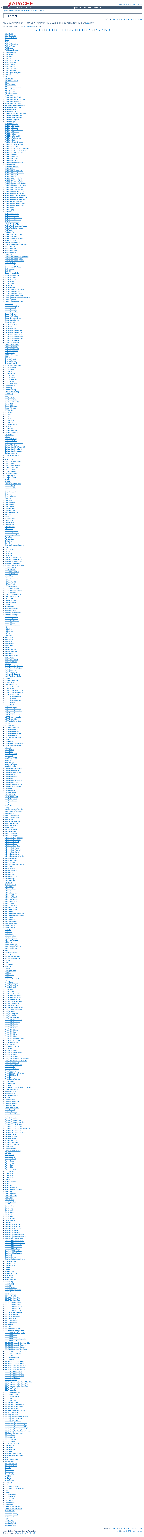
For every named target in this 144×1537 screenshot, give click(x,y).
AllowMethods (10, 89)
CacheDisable (10, 281)
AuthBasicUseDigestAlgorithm (15, 113)
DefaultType (9, 435)
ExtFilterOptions (10, 510)
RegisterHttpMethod (12, 1116)
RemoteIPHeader (11, 1118)
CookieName (9, 381)
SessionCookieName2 (13, 1226)
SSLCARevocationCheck (13, 1306)
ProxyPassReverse (11, 1056)
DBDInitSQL (9, 412)
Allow (7, 83)
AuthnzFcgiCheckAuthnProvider (16, 226)
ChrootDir (8, 371)
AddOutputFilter (10, 70)
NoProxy (8, 954)
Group (7, 547)
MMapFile (8, 942)
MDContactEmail (11, 860)
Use (6, 1484)
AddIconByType (10, 62)
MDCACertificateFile (12, 833)
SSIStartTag (9, 1292)
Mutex (7, 950)
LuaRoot (8, 803)
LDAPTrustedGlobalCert (13, 717)
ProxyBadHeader (11, 987)
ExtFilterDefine (10, 508)
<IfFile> (7, 633)
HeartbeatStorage (11, 615)
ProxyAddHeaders (11, 985)
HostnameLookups (11, 619)
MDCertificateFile (11, 844)
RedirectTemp (10, 1106)
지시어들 (124, 4)
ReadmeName (10, 1093)
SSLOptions (9, 1355)
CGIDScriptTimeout (12, 349)
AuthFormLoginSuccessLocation (16, 150)
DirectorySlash (10, 469)
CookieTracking (10, 390)
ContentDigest (10, 373)
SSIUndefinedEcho (11, 1296)
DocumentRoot (10, 471)
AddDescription (10, 52)
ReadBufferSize (10, 1091)
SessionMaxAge (10, 1265)
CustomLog (9, 394)
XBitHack (8, 1519)
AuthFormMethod (11, 154)
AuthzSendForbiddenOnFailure (16, 244)
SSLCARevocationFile (13, 1308)
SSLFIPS (8, 1327)
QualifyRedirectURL (12, 1089)
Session (8, 1222)
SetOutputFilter (10, 1279)
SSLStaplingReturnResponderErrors (18, 1429)
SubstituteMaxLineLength (14, 1455)
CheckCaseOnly (10, 367)
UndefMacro (9, 1480)
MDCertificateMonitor (12, 848)
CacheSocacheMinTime (13, 334)
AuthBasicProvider (11, 111)
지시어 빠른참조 (30, 26)
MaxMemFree (10, 813)
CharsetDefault (10, 359)
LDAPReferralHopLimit (13, 701)
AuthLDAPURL (10, 207)
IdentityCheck (10, 623)
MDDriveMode (10, 862)
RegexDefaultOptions (12, 1114)
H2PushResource (11, 586)
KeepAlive (8, 678)
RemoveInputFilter (11, 1140)
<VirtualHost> (10, 1511)
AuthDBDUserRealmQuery (14, 117)
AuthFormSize (10, 165)
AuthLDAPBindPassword (13, 177)
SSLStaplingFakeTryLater (14, 1419)
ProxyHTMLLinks (11, 1034)
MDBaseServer (10, 831)
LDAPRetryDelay (11, 707)
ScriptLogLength (11, 1196)
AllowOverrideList (11, 93)
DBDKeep (8, 414)
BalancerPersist (10, 252)
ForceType (9, 537)
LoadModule (9, 750)
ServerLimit (9, 1210)
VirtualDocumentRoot (12, 1507)
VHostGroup (9, 1498)
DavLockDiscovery (11, 406)
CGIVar (7, 357)
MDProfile (8, 891)
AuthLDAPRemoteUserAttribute (16, 197)
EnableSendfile (10, 488)
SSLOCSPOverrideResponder (15, 1339)
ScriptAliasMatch (11, 1187)
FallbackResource (11, 512)
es (121, 19)
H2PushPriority (10, 584)
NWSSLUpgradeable (12, 958)
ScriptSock (8, 1198)
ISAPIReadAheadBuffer (13, 676)
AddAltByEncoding (11, 44)
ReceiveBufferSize (11, 1095)
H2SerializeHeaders (12, 588)
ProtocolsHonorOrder (12, 979)
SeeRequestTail (10, 1202)
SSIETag (8, 1286)
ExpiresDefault (10, 504)
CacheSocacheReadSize (14, 336)
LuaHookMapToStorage (13, 780)
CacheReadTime (11, 324)
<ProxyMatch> (10, 1044)
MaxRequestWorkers (12, 821)
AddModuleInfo (10, 68)
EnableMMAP (10, 486)
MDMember (9, 872)
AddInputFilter (10, 64)
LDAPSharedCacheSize (13, 711)
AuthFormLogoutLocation (14, 152)
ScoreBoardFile (10, 1181)
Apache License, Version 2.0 (25, 1533)
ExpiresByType (10, 502)
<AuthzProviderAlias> (12, 242)
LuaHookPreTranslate (12, 782)
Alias (6, 77)
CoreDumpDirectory (12, 392)
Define (7, 437)
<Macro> (8, 807)
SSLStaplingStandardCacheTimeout (17, 1431)
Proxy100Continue (11, 983)
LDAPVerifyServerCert (13, 721)
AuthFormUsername (12, 167)
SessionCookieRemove (13, 1228)
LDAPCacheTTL (11, 688)
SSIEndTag (9, 1282)
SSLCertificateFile (11, 1314)
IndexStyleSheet (11, 662)
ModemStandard (11, 944)
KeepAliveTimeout (11, 680)
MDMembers (9, 874)
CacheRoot (9, 326)
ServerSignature (11, 1218)
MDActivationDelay (11, 829)
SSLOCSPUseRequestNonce (15, 1351)
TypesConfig (9, 1474)
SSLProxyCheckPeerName (14, 1376)
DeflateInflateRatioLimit (13, 451)
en (117, 19)
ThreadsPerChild (11, 1464)
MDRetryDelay (10, 903)
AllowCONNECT (10, 85)
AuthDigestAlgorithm (12, 126)
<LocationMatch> (11, 754)
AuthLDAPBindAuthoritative (14, 173)
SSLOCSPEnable (11, 1335)
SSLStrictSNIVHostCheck (14, 1433)
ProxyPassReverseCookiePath (16, 1061)
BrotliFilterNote (10, 263)
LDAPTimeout (10, 713)
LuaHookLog (9, 778)
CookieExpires (10, 377)
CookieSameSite (11, 383)
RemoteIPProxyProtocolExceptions (17, 1128)
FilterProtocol (9, 525)
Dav (6, 396)
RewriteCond (9, 1163)
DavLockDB (9, 404)
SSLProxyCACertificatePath (15, 1363)
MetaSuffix (8, 934)
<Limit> (7, 723)
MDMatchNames (11, 870)
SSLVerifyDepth (10, 1441)
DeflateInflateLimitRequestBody (16, 447)
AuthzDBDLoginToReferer (14, 234)
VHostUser (9, 1505)
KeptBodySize (10, 682)
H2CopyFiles (9, 549)
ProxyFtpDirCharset (12, 1005)
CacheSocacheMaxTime (13, 332)
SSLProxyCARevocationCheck (16, 1365)
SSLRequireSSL (10, 1400)
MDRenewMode (10, 895)
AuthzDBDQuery (11, 236)
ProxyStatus (9, 1081)
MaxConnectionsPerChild (14, 809)
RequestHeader (10, 1148)
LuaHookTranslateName (13, 784)
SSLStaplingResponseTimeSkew (16, 1427)
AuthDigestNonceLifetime (14, 130)
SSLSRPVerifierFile (12, 1412)
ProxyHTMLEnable (11, 1024)
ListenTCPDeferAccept (13, 745)
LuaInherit (8, 789)
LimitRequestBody (11, 729)
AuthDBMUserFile (11, 124)
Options (7, 960)
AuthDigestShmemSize (13, 136)
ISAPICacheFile (10, 670)
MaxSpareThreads (11, 825)
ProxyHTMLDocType (12, 1022)
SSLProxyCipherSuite (12, 1378)
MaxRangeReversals (12, 817)
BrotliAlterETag (10, 255)
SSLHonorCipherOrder (13, 1329)
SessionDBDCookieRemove (15, 1243)
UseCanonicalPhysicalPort (14, 1488)
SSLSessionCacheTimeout (14, 1404)
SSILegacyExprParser (13, 1290)
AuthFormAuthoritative (13, 138)
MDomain (8, 883)
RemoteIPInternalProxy (13, 1120)
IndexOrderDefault (11, 660)
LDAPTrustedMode (11, 719)
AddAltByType (10, 46)
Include (7, 647)
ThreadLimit (9, 1461)
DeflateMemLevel (11, 453)
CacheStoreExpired (12, 342)
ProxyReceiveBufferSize (13, 1065)
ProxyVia (8, 1085)
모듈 (118, 4)
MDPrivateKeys (10, 889)
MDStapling (9, 911)
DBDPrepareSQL (11, 424)
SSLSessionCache (11, 1402)
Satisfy (7, 1179)
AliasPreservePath (11, 81)
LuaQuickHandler (11, 801)
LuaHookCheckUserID (13, 772)
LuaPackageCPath (11, 797)
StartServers (9, 1445)
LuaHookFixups (10, 774)
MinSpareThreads (11, 940)
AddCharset (9, 48)
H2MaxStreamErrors (12, 563)
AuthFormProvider (11, 160)
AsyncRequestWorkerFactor (15, 105)
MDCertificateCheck (12, 842)
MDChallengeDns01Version (15, 856)
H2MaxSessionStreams (13, 561)
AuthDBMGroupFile (12, 119)
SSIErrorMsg (9, 1284)
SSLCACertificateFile (12, 1298)
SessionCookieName (12, 1224)
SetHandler (9, 1275)
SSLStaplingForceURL (13, 1421)
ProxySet (8, 1077)
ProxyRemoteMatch (12, 1069)
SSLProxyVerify (10, 1390)
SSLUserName (10, 1435)
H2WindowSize (10, 602)
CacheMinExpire (11, 314)
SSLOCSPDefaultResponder (15, 1333)
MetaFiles (8, 932)
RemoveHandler (11, 1138)
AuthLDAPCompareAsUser (14, 181)
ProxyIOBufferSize (11, 1042)
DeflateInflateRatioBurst (13, 449)
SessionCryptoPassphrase (14, 1234)
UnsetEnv (8, 1482)
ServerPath (9, 1214)
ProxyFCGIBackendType (13, 1001)
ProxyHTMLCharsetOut (13, 1020)
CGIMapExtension (11, 351)
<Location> (9, 752)
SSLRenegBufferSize (12, 1396)
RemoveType (9, 1146)
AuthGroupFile (10, 169)
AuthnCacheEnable (12, 216)
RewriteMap (9, 1167)
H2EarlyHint (9, 553)
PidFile (7, 969)
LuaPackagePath (11, 799)
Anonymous (9, 95)
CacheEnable (10, 283)
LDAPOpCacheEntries (13, 696)
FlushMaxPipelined (11, 531)
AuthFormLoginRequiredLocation (17, 148)
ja (128, 19)
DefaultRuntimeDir (11, 432)
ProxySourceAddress (12, 1079)
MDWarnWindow (11, 921)
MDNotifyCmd (10, 881)
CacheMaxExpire (11, 310)
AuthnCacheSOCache (13, 220)
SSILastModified (11, 1288)
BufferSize (8, 271)
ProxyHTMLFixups (11, 1030)
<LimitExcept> (10, 725)
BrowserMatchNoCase (13, 267)
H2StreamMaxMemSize (13, 590)
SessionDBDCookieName (14, 1239)
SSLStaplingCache (11, 1415)
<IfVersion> (9, 639)
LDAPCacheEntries (12, 686)
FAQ (129, 4)
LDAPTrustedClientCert (13, 715)
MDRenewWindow (11, 899)
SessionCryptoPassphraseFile (15, 1236)
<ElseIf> (8, 482)
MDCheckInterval (11, 858)
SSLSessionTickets (11, 1408)
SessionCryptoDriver (12, 1232)
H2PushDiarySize (11, 582)
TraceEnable (9, 1470)
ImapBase (8, 641)
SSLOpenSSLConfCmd (13, 1353)
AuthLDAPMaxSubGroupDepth (16, 195)
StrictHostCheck (10, 1449)
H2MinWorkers (10, 570)
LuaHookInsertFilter (12, 776)
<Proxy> (8, 981)
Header (7, 604)
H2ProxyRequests (11, 578)
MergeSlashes (10, 926)
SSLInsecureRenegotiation (14, 1331)
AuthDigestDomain (11, 128)
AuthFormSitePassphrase (14, 162)
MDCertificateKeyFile (12, 846)
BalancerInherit (10, 248)
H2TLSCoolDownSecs (13, 594)
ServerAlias (9, 1208)
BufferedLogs (10, 269)
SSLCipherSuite (10, 1318)
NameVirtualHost (11, 952)
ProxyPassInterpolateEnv (14, 1052)
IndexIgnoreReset (11, 655)
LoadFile (8, 748)
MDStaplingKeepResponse (14, 913)
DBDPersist (9, 422)
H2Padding (9, 576)
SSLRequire (9, 1398)
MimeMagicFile (10, 936)
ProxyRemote (10, 1067)
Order (7, 962)
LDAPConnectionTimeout (14, 692)
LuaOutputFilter (10, 795)
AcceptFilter (9, 34)
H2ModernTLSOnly (12, 572)
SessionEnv (9, 1255)
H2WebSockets (10, 600)
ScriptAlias (8, 1185)
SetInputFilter (10, 1277)
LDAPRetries (9, 705)
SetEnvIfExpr (9, 1271)
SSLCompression (11, 1320)
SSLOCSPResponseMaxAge (15, 1347)
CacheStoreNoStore (12, 345)
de (113, 19)
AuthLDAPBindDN (11, 175)
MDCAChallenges (11, 835)
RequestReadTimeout (12, 1151)
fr (125, 19)
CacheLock (9, 304)
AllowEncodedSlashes (13, 87)
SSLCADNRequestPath (13, 1304)
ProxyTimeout (10, 1083)
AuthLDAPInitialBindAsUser (14, 191)
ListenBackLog (10, 741)
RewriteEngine (10, 1165)
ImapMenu (9, 645)
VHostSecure (9, 1503)
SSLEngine (9, 1324)
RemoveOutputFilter (12, 1144)
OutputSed (9, 964)
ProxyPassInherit (11, 1050)
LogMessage (9, 762)
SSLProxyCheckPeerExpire (14, 1374)
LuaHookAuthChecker (13, 770)
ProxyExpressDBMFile (13, 995)
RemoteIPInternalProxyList (14, 1122)
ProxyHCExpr (10, 1011)
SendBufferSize (10, 1204)
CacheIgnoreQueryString (14, 295)
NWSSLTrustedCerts (12, 956)
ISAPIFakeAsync (11, 672)
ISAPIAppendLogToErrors (14, 666)
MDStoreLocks (10, 919)
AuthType (8, 230)
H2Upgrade (9, 598)
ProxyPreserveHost (12, 1063)
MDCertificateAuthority (13, 840)
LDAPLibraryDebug (12, 694)
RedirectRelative (11, 1104)
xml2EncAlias (9, 1521)
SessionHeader (10, 1261)
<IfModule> (9, 635)
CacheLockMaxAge (12, 306)
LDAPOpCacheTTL (12, 698)
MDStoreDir (9, 917)
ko (131, 19)
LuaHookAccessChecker (13, 768)
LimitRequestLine (11, 735)
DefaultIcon (9, 428)
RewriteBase (9, 1161)
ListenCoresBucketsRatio (14, 743)
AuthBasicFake (10, 109)
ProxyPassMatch (11, 1054)
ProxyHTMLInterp (11, 1032)
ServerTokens (10, 1220)
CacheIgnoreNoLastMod (13, 293)
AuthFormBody (10, 140)
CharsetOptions (10, 361)
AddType (8, 75)
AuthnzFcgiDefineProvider (14, 228)
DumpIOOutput (10, 478)
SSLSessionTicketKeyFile (14, 1406)
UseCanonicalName (12, 1486)
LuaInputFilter (10, 791)
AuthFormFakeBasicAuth (14, 144)
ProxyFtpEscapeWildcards (14, 1007)
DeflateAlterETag (11, 439)
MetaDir (8, 930)
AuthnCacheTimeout (12, 222)
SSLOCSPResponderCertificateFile (17, 1343)
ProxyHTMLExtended (12, 1028)
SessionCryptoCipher (12, 1230)
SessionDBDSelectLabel (13, 1251)
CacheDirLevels (10, 279)
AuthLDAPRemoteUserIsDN (15, 199)
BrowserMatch (10, 265)
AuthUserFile (9, 232)
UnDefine (8, 1478)
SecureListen (9, 1200)
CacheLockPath (10, 308)
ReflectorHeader (11, 1112)
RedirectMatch (10, 1099)
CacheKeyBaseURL (12, 300)
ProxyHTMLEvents (11, 1026)
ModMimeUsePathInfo (13, 946)
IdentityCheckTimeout (12, 625)
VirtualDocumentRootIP (13, 1509)
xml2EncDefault (10, 1523)
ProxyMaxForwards (12, 1046)
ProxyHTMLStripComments (14, 1038)
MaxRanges (9, 819)
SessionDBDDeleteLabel (13, 1245)
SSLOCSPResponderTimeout (15, 1345)
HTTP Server (14, 10)
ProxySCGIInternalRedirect (14, 1073)
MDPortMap (9, 887)
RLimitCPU (9, 1173)
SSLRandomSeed (11, 1394)
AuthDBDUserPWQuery (13, 115)
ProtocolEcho (9, 975)
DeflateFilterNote (11, 445)
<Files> (7, 516)
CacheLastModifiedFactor (14, 302)
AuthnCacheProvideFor (13, 218)
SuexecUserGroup (11, 1459)
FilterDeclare (9, 522)
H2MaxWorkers (10, 568)
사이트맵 (139, 4)
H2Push (8, 580)
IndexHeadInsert (11, 651)
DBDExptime (9, 410)
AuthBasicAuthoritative (13, 107)
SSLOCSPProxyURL (12, 1341)
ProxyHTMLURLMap (12, 1040)
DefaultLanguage (11, 430)
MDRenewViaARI (11, 897)
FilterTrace (9, 529)
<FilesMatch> (10, 518)
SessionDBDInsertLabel (13, 1247)
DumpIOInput (10, 476)
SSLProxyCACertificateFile (14, 1361)
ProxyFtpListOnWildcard (13, 1009)
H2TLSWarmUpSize (12, 596)
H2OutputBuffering (11, 574)
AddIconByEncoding (12, 60)
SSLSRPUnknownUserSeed (15, 1410)
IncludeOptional (10, 649)
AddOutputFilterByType (13, 73)
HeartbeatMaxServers (13, 613)
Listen (7, 739)
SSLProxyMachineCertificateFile (16, 1384)
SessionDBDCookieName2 (14, 1241)
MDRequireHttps (11, 901)
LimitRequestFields (12, 731)
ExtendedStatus (10, 506)
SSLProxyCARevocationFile (15, 1367)
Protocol (8, 973)
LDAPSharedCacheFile (13, 709)
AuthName (8, 212)
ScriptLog (8, 1192)
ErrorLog (8, 494)
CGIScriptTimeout (11, 355)
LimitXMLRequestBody (13, 737)
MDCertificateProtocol (12, 850)
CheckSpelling (10, 369)
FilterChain (9, 520)
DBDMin (8, 418)
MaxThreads (9, 827)
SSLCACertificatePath (12, 1300)
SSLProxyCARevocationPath (15, 1369)
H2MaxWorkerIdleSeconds (14, 566)
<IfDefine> (8, 629)
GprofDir (8, 543)
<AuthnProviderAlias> (12, 224)
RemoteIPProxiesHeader (14, 1124)
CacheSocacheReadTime (14, 338)
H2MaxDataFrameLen (13, 557)
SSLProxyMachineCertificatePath (16, 1386)
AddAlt (7, 42)
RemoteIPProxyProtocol (13, 1126)
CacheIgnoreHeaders (12, 291)
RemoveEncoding (11, 1136)
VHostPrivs (9, 1500)
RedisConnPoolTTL (12, 1108)
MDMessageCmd (11, 876)
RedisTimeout (10, 1110)
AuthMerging (9, 210)
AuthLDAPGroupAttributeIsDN (15, 189)
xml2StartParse (10, 1525)
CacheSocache (10, 328)
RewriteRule (9, 1171)
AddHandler (9, 56)
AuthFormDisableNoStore (14, 142)
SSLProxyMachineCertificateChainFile (18, 1382)
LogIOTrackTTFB (11, 758)
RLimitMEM (9, 1175)
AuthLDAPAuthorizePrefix (14, 171)
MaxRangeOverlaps (12, 815)
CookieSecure (10, 385)
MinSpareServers (11, 938)
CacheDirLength (11, 277)
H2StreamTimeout (11, 592)
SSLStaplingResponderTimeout (16, 1423)
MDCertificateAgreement (13, 838)
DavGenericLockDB (12, 402)
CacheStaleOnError (12, 340)
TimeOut (8, 1468)
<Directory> (9, 459)
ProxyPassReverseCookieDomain (17, 1058)
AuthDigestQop (10, 134)
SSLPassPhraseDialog (13, 1357)
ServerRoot (9, 1216)
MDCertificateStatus (12, 852)
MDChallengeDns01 (12, 854)
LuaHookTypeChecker (13, 786)
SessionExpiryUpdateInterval (15, 1259)
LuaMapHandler (10, 793)
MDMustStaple (10, 879)
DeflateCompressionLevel (14, 443)
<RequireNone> (10, 1159)
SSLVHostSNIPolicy (12, 1443)
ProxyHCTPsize (10, 1016)
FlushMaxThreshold (12, 533)
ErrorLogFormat (10, 496)
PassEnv (8, 966)
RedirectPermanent (12, 1102)
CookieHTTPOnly (11, 379)
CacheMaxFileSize (11, 312)
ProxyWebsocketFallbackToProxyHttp (18, 1087)
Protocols (8, 977)
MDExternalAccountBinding (14, 864)
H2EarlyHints (9, 555)
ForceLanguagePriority (13, 535)
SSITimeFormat (10, 1294)
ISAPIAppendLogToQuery (14, 668)
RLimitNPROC (10, 1177)
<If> (6, 627)
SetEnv (7, 1267)
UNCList (8, 1476)
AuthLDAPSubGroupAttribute (15, 203)
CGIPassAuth (10, 353)
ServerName (9, 1212)
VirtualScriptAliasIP (11, 1515)
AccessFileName (11, 38)
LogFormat (9, 756)
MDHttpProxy (9, 866)
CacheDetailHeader (12, 275)
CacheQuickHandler (12, 320)
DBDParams (9, 420)
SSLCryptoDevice (11, 1322)
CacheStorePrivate (11, 347)
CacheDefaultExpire (12, 273)
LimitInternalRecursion (13, 727)
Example (8, 498)
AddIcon (8, 58)
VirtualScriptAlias (11, 1513)
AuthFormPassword (12, 158)
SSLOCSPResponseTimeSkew (16, 1349)
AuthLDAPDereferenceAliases (15, 185)
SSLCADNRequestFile (13, 1302)
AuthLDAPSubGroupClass (14, 205)
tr (135, 19)
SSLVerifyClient (10, 1439)
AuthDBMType (10, 122)
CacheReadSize (10, 322)
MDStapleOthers (11, 909)
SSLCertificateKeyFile (12, 1316)
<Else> (7, 480)
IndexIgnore (9, 653)
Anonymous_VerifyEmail (13, 103)
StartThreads (9, 1447)
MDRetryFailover (11, 905)
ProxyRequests (10, 1071)
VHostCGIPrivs (10, 1496)
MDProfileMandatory (12, 893)
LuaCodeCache (10, 766)
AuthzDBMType (10, 240)
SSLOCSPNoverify (11, 1337)
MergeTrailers (10, 928)
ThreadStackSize (11, 1466)
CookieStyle (9, 388)
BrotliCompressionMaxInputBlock (16, 257)
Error (7, 490)
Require (8, 1153)
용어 (133, 4)
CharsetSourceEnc (11, 363)
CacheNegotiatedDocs (13, 318)
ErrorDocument (10, 492)
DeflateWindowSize (12, 455)
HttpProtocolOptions (12, 621)
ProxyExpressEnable (12, 999)
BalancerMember (11, 250)
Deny (7, 457)
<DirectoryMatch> (11, 467)
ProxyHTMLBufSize (12, 1018)
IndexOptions (9, 658)
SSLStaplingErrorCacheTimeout (16, 1417)
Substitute (8, 1451)
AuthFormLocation (11, 146)
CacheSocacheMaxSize (13, 330)
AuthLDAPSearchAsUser (13, 201)
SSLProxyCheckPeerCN (13, 1372)
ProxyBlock (9, 989)
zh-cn (139, 19)
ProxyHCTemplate (11, 1014)
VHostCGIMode (10, 1494)
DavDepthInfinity (11, 400)
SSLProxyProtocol (11, 1388)
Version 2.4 (35, 10)
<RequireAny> (10, 1157)
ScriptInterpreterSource (13, 1189)
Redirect (8, 1097)
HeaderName (10, 606)
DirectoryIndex (10, 463)
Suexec (7, 1457)
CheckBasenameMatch (13, 365)
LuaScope (8, 805)
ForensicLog (9, 539)
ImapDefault (9, 643)
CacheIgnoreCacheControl (14, 289)
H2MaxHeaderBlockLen (13, 559)
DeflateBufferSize (11, 441)
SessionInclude (10, 1263)
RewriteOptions (10, 1169)
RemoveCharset (11, 1134)
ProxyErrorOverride (12, 993)
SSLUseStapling (10, 1437)
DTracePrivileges (11, 473)
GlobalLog (8, 541)
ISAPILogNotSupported (13, 674)
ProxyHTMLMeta (11, 1036)
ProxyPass (8, 1048)
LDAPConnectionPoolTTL (14, 690)
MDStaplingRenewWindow (14, 915)
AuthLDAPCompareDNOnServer (16, 183)
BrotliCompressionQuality (14, 259)
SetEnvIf (8, 1269)
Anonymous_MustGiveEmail (15, 99)
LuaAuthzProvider (11, 764)
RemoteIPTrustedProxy (13, 1130)
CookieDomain (10, 375)
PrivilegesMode (10, 971)
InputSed (8, 664)
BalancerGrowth (10, 246)
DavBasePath (10, 398)
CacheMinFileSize (11, 316)
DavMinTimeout (10, 408)
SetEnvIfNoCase (11, 1273)
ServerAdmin (9, 1206)
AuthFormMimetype (12, 156)
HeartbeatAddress (11, 608)
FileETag (8, 514)
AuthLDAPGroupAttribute (14, 187)
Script (7, 1183)
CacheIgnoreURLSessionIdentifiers (17, 297)
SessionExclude (10, 1257)
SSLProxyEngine (11, 1380)
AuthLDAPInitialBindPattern (14, 193)
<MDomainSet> (10, 885)
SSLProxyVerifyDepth (12, 1392)
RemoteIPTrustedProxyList (14, 1132)
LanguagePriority (11, 684)
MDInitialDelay (10, 868)
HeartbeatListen (10, 610)
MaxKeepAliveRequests (13, 811)
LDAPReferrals (10, 703)
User (6, 1490)
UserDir (7, 1492)
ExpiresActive (10, 500)
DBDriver (8, 426)
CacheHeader (10, 287)
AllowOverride (10, 91)
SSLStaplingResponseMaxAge (16, 1425)
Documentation (25, 10)
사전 (87, 23)
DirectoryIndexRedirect (13, 465)
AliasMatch (9, 79)
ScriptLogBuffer (10, 1194)
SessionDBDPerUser (12, 1249)
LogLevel (8, 760)
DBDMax (8, 416)
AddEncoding (9, 54)
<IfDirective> (9, 631)
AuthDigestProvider (12, 132)
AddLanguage (10, 66)
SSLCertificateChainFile (13, 1312)
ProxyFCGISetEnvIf (12, 1003)
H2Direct (8, 551)
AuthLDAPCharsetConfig (13, 179)
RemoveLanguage (11, 1142)
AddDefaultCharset (11, 50)
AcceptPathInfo (10, 36)
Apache (5, 10)
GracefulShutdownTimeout (14, 545)
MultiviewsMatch (11, 948)
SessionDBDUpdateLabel (14, 1253)
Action (7, 40)
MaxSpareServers (11, 823)
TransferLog (9, 1472)
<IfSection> (9, 637)
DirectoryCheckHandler (13, 461)
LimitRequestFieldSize (13, 733)
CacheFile (8, 285)
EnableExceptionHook (13, 484)
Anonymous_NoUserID (13, 101)
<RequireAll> (9, 1155)
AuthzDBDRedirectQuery (14, 238)
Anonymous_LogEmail (13, 97)
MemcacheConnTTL (12, 923)
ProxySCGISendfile (12, 1075)
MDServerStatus (11, 907)
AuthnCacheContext (12, 214)
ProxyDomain (10, 991)
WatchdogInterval (11, 1517)
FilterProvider (10, 527)
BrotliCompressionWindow (14, 261)
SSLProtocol (9, 1359)
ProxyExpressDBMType (13, 997)
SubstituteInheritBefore (13, 1453)
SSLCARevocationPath (13, 1310)
